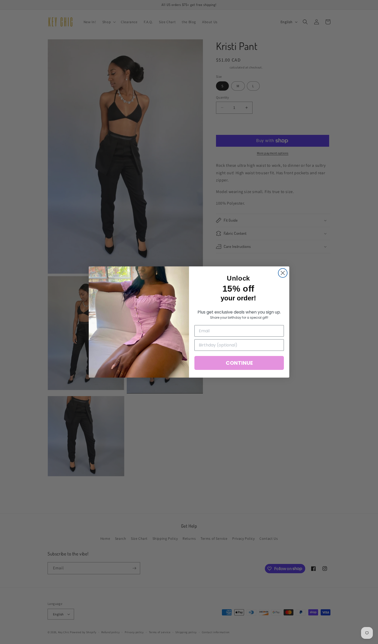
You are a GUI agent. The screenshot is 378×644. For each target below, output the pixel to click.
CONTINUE (239, 363)
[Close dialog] (282, 272)
